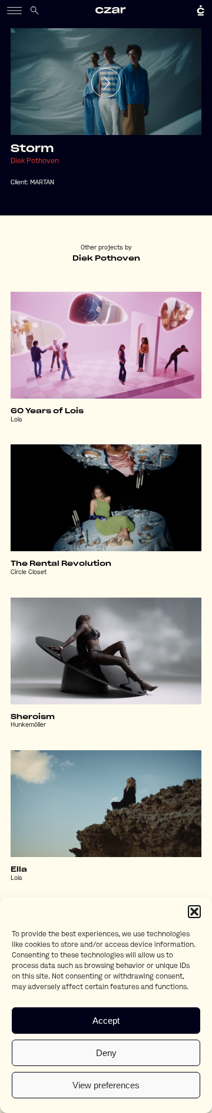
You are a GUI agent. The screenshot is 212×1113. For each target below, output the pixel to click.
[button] (194, 912)
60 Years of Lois (47, 410)
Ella (19, 869)
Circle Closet (29, 572)
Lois (16, 420)
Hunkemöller (28, 725)
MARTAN (42, 183)
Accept (106, 1021)
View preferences (106, 1085)
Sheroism (33, 716)
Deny (106, 1053)
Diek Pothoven (35, 161)
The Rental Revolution (61, 563)
